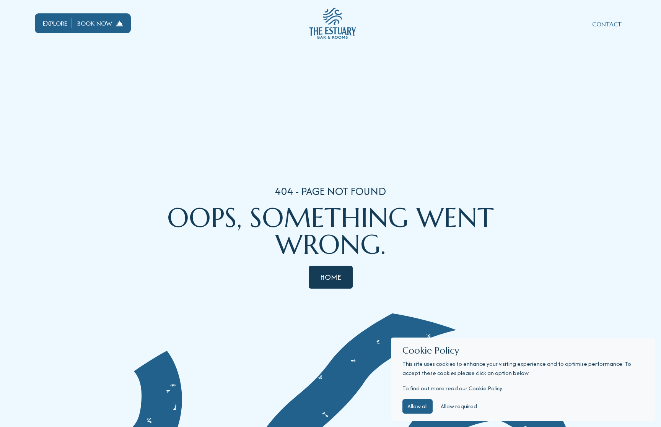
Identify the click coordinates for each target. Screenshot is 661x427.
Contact (607, 24)
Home (330, 277)
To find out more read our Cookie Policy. (452, 388)
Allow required (459, 406)
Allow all (417, 406)
